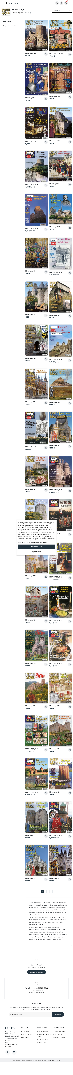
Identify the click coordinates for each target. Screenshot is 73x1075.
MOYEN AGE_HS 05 (55, 272)
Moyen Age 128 (30, 663)
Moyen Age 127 (30, 706)
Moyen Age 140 (54, 227)
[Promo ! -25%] (36, 166)
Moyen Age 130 (30, 576)
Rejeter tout (36, 552)
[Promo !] (36, 123)
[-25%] (36, 730)
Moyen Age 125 (54, 749)
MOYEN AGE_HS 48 (56, 53)
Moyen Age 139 (30, 271)
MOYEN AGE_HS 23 (55, 577)
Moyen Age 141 (54, 183)
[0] (66, 3)
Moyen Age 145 (30, 53)
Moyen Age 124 (54, 792)
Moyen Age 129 (30, 620)
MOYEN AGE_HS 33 (31, 749)
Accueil (13, 12)
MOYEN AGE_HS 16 (31, 184)
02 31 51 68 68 (43, 988)
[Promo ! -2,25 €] (36, 209)
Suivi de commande (59, 1031)
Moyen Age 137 (54, 315)
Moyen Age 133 (54, 445)
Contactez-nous (42, 1042)
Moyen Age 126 (54, 706)
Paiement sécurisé (42, 1039)
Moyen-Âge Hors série (9, 26)
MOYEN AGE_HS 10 (55, 359)
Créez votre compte (59, 1037)
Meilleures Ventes (26, 1034)
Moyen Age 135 (30, 402)
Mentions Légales (42, 1031)
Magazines (20, 12)
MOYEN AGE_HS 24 (55, 620)
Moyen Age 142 (54, 141)
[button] (57, 3)
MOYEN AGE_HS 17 (31, 447)
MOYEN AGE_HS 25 (31, 141)
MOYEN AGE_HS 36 (55, 835)
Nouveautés (24, 1037)
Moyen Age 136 (30, 358)
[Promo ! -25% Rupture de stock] (60, 340)
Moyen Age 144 (30, 98)
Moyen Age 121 (54, 878)
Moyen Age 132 (30, 489)
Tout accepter (36, 547)
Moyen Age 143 (54, 96)
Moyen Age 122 (30, 878)
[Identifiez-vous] (61, 3)
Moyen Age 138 (30, 314)
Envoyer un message (36, 972)
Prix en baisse (25, 1031)
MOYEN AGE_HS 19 (55, 490)
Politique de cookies (24, 542)
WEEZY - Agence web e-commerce (52, 1060)
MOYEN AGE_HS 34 (31, 792)
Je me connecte (58, 1034)
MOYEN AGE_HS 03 (31, 228)
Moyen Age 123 (30, 835)
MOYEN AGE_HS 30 (55, 663)
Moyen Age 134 (54, 402)
